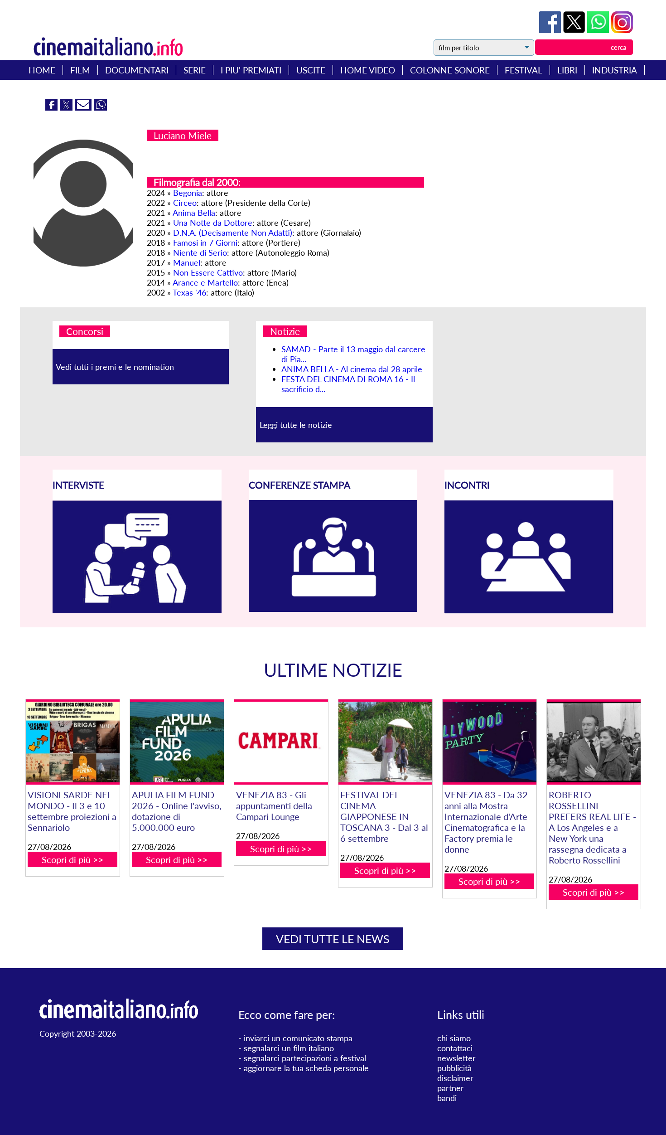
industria (614, 70)
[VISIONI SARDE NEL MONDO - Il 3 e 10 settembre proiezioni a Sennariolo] (73, 742)
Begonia (187, 193)
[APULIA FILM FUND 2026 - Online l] (177, 742)
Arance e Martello (205, 282)
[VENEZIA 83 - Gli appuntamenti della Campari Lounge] (281, 742)
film (80, 70)
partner (450, 1088)
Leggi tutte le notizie (296, 425)
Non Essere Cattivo (208, 272)
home (42, 70)
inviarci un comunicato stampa (298, 1038)
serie (194, 70)
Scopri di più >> (73, 859)
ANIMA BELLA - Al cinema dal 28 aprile (351, 369)
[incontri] (528, 611)
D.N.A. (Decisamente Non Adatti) (232, 233)
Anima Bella (194, 213)
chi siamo (454, 1038)
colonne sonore (450, 70)
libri (567, 70)
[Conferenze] (333, 609)
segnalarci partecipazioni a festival (305, 1058)
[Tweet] (575, 30)
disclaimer (455, 1078)
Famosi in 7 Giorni (205, 242)
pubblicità (454, 1068)
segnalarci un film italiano (289, 1048)
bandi (447, 1098)
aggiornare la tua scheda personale (306, 1068)
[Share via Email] (84, 107)
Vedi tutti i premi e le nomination (115, 367)
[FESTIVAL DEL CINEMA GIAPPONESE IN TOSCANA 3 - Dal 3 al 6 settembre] (385, 742)
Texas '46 (189, 292)
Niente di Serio (200, 252)
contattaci (455, 1048)
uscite (310, 70)
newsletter (456, 1058)
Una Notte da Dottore (212, 223)
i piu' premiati (251, 70)
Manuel (186, 262)
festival (523, 70)
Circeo (185, 203)
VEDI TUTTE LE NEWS (333, 939)
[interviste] (137, 610)
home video (367, 70)
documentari (137, 70)
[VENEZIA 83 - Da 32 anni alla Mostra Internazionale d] (489, 742)
